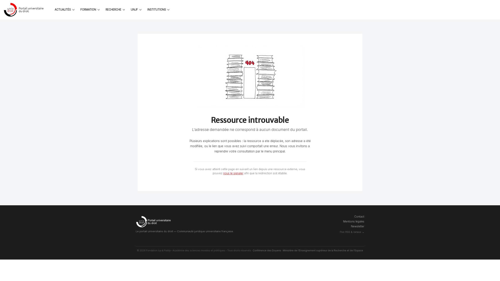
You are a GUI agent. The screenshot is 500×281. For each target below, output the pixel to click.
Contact (359, 216)
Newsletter (357, 226)
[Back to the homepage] (24, 10)
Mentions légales (353, 221)
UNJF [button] (134, 9)
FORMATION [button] (88, 9)
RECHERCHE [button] (113, 9)
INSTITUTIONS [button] (156, 9)
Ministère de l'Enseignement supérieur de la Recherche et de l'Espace (323, 250)
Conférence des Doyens (267, 250)
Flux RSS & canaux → (352, 231)
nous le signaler (233, 173)
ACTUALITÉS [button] (63, 9)
